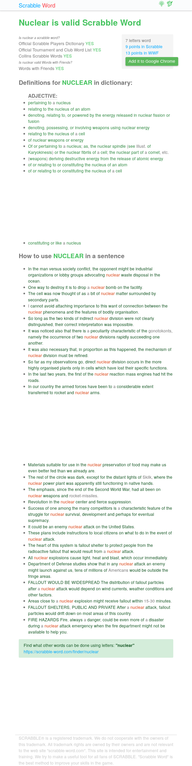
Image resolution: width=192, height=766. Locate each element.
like (58, 243)
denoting (36, 115)
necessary (58, 349)
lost (121, 368)
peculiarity (100, 331)
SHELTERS (59, 607)
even (32, 471)
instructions (77, 533)
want (112, 306)
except (93, 477)
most (87, 613)
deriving (56, 158)
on (120, 287)
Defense (64, 564)
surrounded (139, 293)
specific (142, 368)
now (56, 293)
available (36, 632)
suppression (119, 502)
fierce (102, 502)
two (59, 318)
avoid (49, 306)
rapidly (123, 337)
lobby (64, 275)
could (37, 526)
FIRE (33, 619)
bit (93, 293)
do (142, 533)
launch (46, 570)
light (86, 557)
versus (55, 269)
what (129, 533)
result (87, 551)
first (78, 374)
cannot (36, 306)
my (49, 362)
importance (84, 306)
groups (76, 275)
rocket (60, 392)
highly (33, 368)
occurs (133, 362)
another (35, 343)
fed (53, 471)
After (121, 607)
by (92, 115)
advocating (95, 275)
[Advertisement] (100, 207)
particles (156, 582)
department (130, 626)
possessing (57, 127)
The (31, 293)
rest (40, 477)
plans (46, 533)
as (86, 146)
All (30, 557)
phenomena (54, 312)
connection (133, 306)
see (131, 146)
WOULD (55, 582)
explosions (59, 557)
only (76, 368)
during (34, 626)
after (32, 588)
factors (45, 595)
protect (116, 545)
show (92, 564)
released (124, 115)
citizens (111, 533)
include (59, 533)
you (63, 632)
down (71, 613)
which (100, 368)
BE (67, 582)
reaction (117, 374)
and (70, 312)
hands (147, 483)
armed (68, 386)
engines (144, 374)
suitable (53, 464)
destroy (57, 287)
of (72, 109)
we (69, 471)
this (104, 306)
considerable (129, 386)
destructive (75, 158)
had (156, 374)
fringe (33, 576)
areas (45, 576)
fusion (33, 121)
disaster (156, 619)
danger (93, 619)
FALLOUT (37, 582)
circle (61, 477)
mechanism (156, 349)
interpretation (90, 324)
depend (88, 588)
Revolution (38, 502)
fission (159, 115)
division (116, 318)
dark (80, 477)
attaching (64, 306)
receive (111, 601)
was (48, 293)
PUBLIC (79, 607)
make (155, 464)
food (136, 464)
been (102, 386)
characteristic (123, 331)
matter (122, 293)
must (62, 355)
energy (108, 115)
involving (83, 127)
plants (65, 368)
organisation (126, 312)
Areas (33, 601)
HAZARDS (49, 619)
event (162, 533)
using (116, 127)
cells (90, 368)
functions (158, 368)
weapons (100, 127)
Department (39, 564)
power (49, 483)
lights (132, 477)
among (64, 508)
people (130, 545)
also (59, 331)
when (99, 626)
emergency (82, 626)
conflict (83, 269)
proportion (93, 349)
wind (106, 588)
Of (30, 146)
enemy (61, 526)
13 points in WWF (142, 53)
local (98, 533)
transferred (38, 392)
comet (154, 152)
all (142, 489)
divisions (107, 337)
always (76, 619)
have (111, 368)
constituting (73, 164)
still (99, 483)
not (138, 318)
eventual (146, 514)
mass (131, 374)
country (47, 386)
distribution (119, 582)
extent (147, 386)
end (78, 489)
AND (92, 607)
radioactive (38, 551)
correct (70, 324)
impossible (123, 324)
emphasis (46, 489)
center (81, 502)
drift (60, 613)
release (124, 158)
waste (126, 275)
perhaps (123, 514)
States (128, 526)
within (137, 601)
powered (80, 115)
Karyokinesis (40, 152)
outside (154, 570)
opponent (108, 269)
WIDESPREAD (85, 582)
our (36, 386)
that (67, 331)
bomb (111, 287)
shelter (97, 545)
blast (114, 557)
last (43, 374)
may (145, 464)
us (164, 464)
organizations (40, 275)
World (115, 489)
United (115, 526)
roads (33, 380)
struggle (35, 514)
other (33, 595)
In (30, 269)
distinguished (40, 324)
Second (102, 489)
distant (119, 477)
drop (82, 287)
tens (79, 570)
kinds (69, 318)
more (157, 362)
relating (35, 109)
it (67, 287)
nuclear (145, 115)
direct (90, 362)
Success (36, 508)
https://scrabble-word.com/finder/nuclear (61, 651)
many (84, 508)
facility (136, 287)
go (80, 362)
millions (96, 570)
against (60, 570)
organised (49, 368)
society (69, 269)
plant (60, 483)
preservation (114, 464)
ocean (34, 281)
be (132, 269)
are (91, 471)
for (64, 464)
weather (136, 588)
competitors (101, 508)
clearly (148, 318)
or (69, 115)
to (50, 102)
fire (115, 626)
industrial (144, 269)
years (60, 374)
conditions (154, 588)
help (55, 632)
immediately (156, 557)
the (51, 109)
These (34, 533)
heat (96, 557)
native (134, 483)
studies (79, 564)
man (44, 269)
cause (75, 557)
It (29, 331)
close (45, 601)
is (70, 287)
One (32, 287)
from (104, 158)
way (41, 287)
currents (119, 588)
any (114, 564)
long (38, 318)
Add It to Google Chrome (152, 61)
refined (80, 355)
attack (89, 526)
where (159, 477)
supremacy (38, 520)
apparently (84, 483)
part (135, 152)
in (135, 115)
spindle (119, 146)
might (123, 269)
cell (82, 133)
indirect (86, 318)
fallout (84, 545)
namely (35, 337)
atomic (143, 158)
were (129, 318)
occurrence (60, 337)
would (75, 551)
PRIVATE (107, 607)
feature (153, 508)
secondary (38, 300)
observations (65, 362)
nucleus (63, 102)
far (36, 362)
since (62, 489)
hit (163, 374)
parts (53, 300)
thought (69, 293)
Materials (36, 464)
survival (72, 514)
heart (41, 545)
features (89, 312)
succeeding (140, 337)
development (94, 514)
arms (95, 392)
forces (81, 386)
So (30, 318)
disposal (141, 275)
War (125, 489)
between (153, 306)
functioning (113, 483)
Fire (63, 619)
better (43, 471)
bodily (108, 312)
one (156, 337)
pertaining (37, 102)
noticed (47, 331)
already (80, 471)
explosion (83, 601)
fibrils (86, 152)
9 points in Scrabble (144, 46)
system (66, 545)
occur (138, 557)
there (77, 331)
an (77, 109)
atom (85, 109)
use (71, 464)
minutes (163, 601)
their (59, 324)
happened (126, 349)
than (61, 471)
